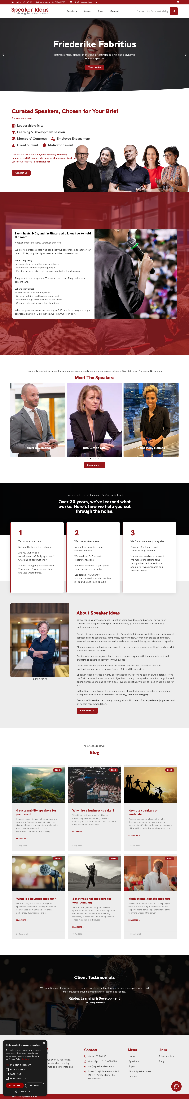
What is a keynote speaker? (36, 899)
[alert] (25, 1068)
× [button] (44, 1043)
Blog (100, 11)
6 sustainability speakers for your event (36, 812)
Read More (38, 451)
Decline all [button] (35, 1085)
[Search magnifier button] (174, 11)
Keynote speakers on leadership (143, 812)
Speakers (72, 11)
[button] (3, 55)
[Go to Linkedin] (177, 2)
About (87, 11)
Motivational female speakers (149, 899)
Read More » (22, 838)
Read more (26, 1059)
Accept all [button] (14, 1085)
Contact (114, 11)
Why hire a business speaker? (93, 810)
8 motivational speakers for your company (91, 900)
